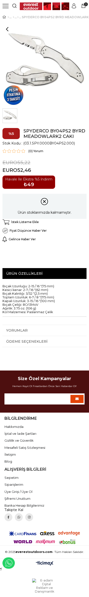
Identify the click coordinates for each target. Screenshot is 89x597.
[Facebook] (8, 517)
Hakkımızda (13, 427)
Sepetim (11, 478)
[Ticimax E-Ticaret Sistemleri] (44, 563)
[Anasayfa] (8, 17)
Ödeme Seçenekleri (26, 341)
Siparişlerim (13, 484)
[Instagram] (29, 517)
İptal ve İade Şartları (20, 434)
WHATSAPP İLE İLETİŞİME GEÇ (8, 563)
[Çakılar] (18, 17)
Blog (8, 461)
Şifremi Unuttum (17, 498)
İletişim (10, 454)
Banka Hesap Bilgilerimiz (24, 505)
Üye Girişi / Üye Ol (18, 492)
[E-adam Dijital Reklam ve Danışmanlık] (44, 586)
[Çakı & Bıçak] (13, 17)
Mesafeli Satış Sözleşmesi (24, 448)
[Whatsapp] (19, 517)
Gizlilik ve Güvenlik (19, 440)
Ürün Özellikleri (24, 273)
